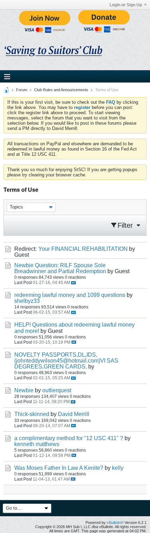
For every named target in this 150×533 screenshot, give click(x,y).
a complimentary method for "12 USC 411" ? (68, 438)
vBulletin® (115, 522)
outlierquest (56, 390)
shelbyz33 (27, 301)
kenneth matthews (36, 444)
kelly (117, 468)
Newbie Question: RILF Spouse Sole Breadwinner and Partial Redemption (60, 268)
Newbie (23, 390)
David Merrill (73, 414)
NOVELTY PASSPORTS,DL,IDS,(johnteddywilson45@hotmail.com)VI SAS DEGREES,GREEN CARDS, (66, 361)
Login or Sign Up (126, 4)
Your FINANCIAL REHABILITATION (83, 249)
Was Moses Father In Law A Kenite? (58, 468)
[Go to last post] (73, 282)
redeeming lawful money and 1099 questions (69, 295)
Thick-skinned (31, 414)
